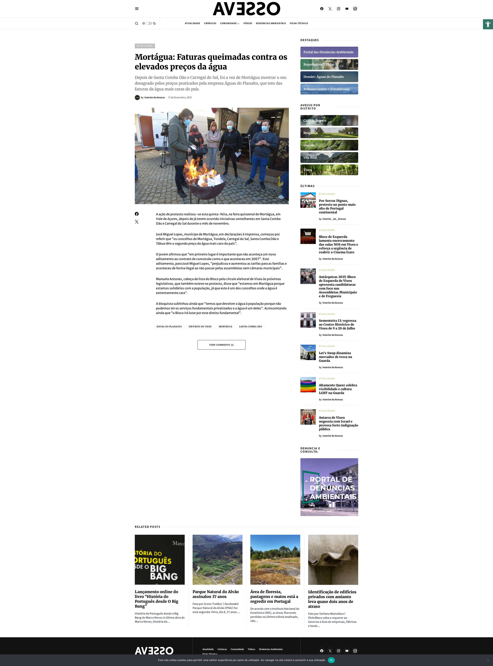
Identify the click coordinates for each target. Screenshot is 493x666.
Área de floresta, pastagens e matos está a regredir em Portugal (274, 596)
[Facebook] (322, 9)
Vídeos (251, 649)
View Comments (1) (221, 345)
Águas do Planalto (169, 326)
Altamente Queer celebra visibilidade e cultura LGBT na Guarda (338, 389)
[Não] (488, 660)
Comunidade (237, 649)
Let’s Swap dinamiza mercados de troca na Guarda (335, 357)
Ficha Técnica (209, 654)
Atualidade (145, 46)
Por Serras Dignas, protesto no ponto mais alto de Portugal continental (337, 206)
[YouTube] (347, 9)
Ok (331, 660)
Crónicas (222, 649)
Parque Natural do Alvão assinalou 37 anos (216, 594)
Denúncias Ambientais (271, 649)
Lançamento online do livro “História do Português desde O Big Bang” (156, 599)
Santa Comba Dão (250, 326)
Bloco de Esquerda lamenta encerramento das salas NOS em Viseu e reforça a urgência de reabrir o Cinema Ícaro (338, 244)
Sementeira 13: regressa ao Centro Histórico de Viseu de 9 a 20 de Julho (337, 324)
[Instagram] (338, 9)
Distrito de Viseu (200, 326)
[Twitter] (330, 9)
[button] (488, 24)
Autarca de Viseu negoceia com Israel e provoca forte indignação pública (338, 423)
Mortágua (225, 326)
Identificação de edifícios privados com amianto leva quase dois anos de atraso (332, 599)
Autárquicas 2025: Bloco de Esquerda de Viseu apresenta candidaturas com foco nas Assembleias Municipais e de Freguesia (338, 286)
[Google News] (355, 9)
